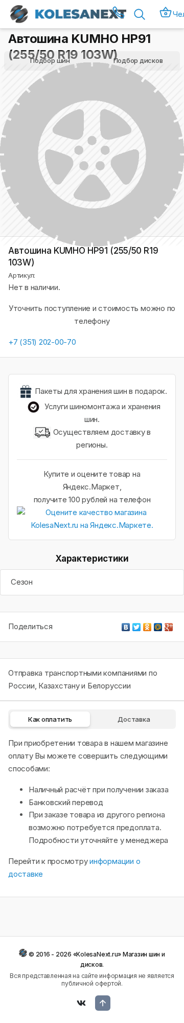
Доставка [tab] (134, 719)
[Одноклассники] (147, 624)
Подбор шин (50, 60)
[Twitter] (136, 624)
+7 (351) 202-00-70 (42, 342)
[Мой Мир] (158, 624)
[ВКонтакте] (126, 624)
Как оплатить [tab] (50, 719)
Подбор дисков (138, 60)
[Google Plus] (169, 624)
